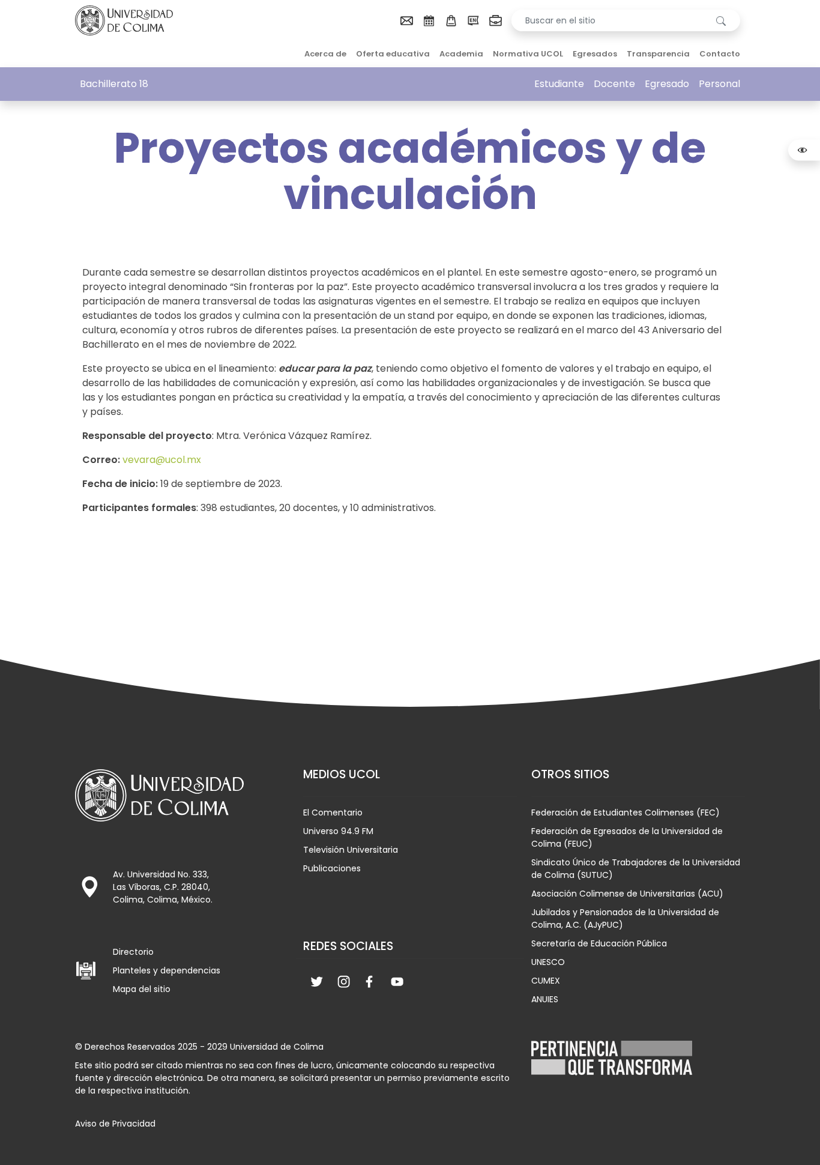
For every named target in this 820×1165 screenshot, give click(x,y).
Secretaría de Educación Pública (599, 943)
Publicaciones (332, 868)
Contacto (719, 53)
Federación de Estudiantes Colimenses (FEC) (625, 812)
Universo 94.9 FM (338, 831)
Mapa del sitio (141, 989)
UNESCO (548, 962)
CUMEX (545, 981)
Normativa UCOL (528, 53)
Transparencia (658, 53)
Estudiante (559, 84)
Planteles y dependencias (166, 970)
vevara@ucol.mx (161, 460)
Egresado (667, 84)
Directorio (133, 952)
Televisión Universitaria (350, 850)
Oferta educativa (393, 53)
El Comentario (333, 812)
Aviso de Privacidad (115, 1124)
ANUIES (544, 999)
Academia (461, 53)
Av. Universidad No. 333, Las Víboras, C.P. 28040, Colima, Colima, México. (163, 887)
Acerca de (325, 53)
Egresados (595, 53)
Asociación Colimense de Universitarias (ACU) (627, 894)
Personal (719, 84)
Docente (614, 84)
